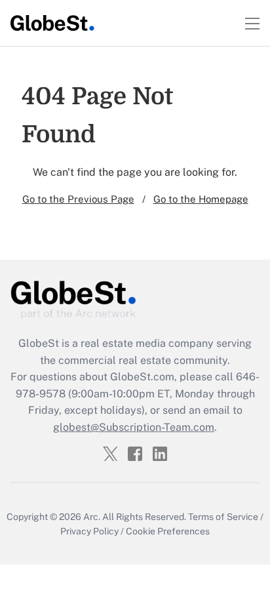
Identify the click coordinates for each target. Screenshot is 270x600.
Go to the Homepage (200, 199)
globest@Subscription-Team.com (133, 427)
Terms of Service (223, 516)
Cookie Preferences (168, 531)
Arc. (91, 516)
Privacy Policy (89, 531)
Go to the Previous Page (78, 199)
